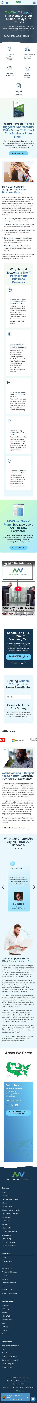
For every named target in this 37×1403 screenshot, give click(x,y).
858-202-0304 (18, 663)
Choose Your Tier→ (18, 548)
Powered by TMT (18, 1384)
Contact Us (7, 2)
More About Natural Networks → (15, 828)
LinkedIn (20, 1390)
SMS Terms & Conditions (23, 1381)
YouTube (17, 1390)
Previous (3, 887)
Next (34, 887)
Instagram (23, 1390)
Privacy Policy (11, 1381)
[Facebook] (7, 1105)
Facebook (13, 1390)
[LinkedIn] (16, 1105)
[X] (11, 1105)
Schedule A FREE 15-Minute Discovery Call (18, 657)
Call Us (2, 2)
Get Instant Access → (18, 153)
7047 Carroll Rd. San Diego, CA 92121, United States (18, 1387)
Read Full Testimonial (10, 888)
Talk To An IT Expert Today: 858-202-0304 (18, 36)
